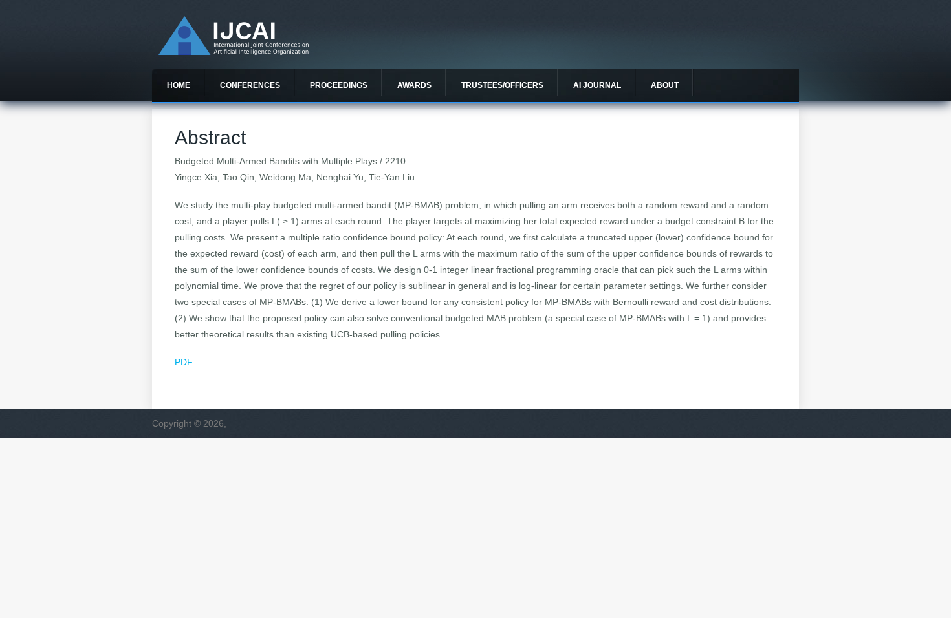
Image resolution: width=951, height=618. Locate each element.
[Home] (233, 52)
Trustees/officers (502, 85)
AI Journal (597, 85)
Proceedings (338, 85)
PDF (184, 362)
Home (178, 85)
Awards (414, 85)
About (665, 85)
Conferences (250, 85)
